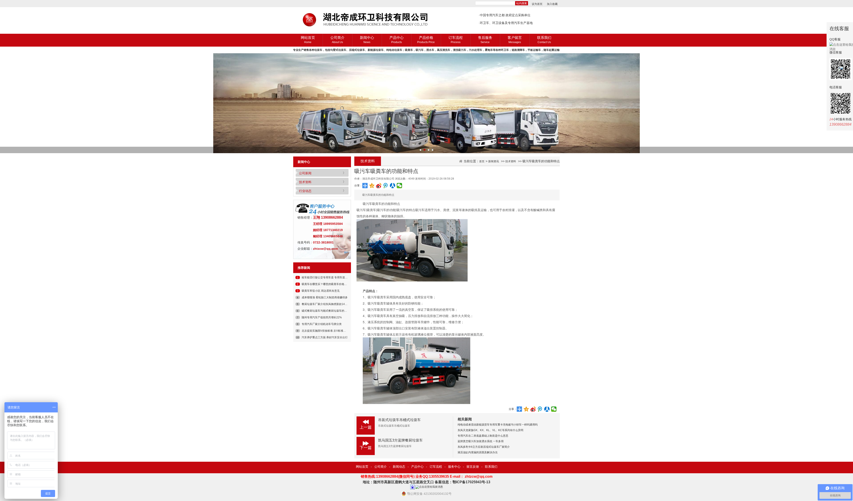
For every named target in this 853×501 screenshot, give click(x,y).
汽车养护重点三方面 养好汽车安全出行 (325, 337)
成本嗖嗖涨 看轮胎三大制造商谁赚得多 (325, 297)
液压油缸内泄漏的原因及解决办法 (478, 452)
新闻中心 (367, 40)
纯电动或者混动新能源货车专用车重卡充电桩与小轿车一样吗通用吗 (498, 424)
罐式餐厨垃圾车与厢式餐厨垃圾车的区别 (326, 310)
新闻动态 (399, 466)
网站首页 (308, 40)
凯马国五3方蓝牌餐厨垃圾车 (400, 440)
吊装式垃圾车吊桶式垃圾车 (399, 420)
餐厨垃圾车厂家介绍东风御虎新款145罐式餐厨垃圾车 (333, 304)
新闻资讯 (493, 161)
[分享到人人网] (392, 185)
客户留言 (515, 40)
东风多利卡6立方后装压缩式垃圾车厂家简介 (484, 446)
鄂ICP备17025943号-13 (471, 482)
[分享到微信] (399, 185)
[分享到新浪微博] (379, 185)
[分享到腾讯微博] (386, 185)
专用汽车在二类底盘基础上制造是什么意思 (483, 435)
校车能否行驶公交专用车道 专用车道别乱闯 (327, 277)
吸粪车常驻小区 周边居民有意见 (321, 290)
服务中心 (454, 466)
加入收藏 (552, 4)
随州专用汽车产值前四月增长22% (322, 317)
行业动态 (305, 191)
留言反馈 (472, 466)
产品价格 (426, 40)
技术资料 (305, 182)
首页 (481, 161)
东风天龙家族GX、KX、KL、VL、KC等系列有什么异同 (490, 430)
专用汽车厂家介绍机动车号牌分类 (322, 324)
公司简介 (337, 40)
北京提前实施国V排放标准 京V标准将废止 (326, 330)
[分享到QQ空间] (372, 185)
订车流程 (455, 40)
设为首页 (537, 4)
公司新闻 (305, 173)
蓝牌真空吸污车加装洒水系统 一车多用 (481, 441)
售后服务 (485, 40)
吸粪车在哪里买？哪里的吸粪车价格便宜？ (327, 284)
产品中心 (396, 40)
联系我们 (544, 40)
